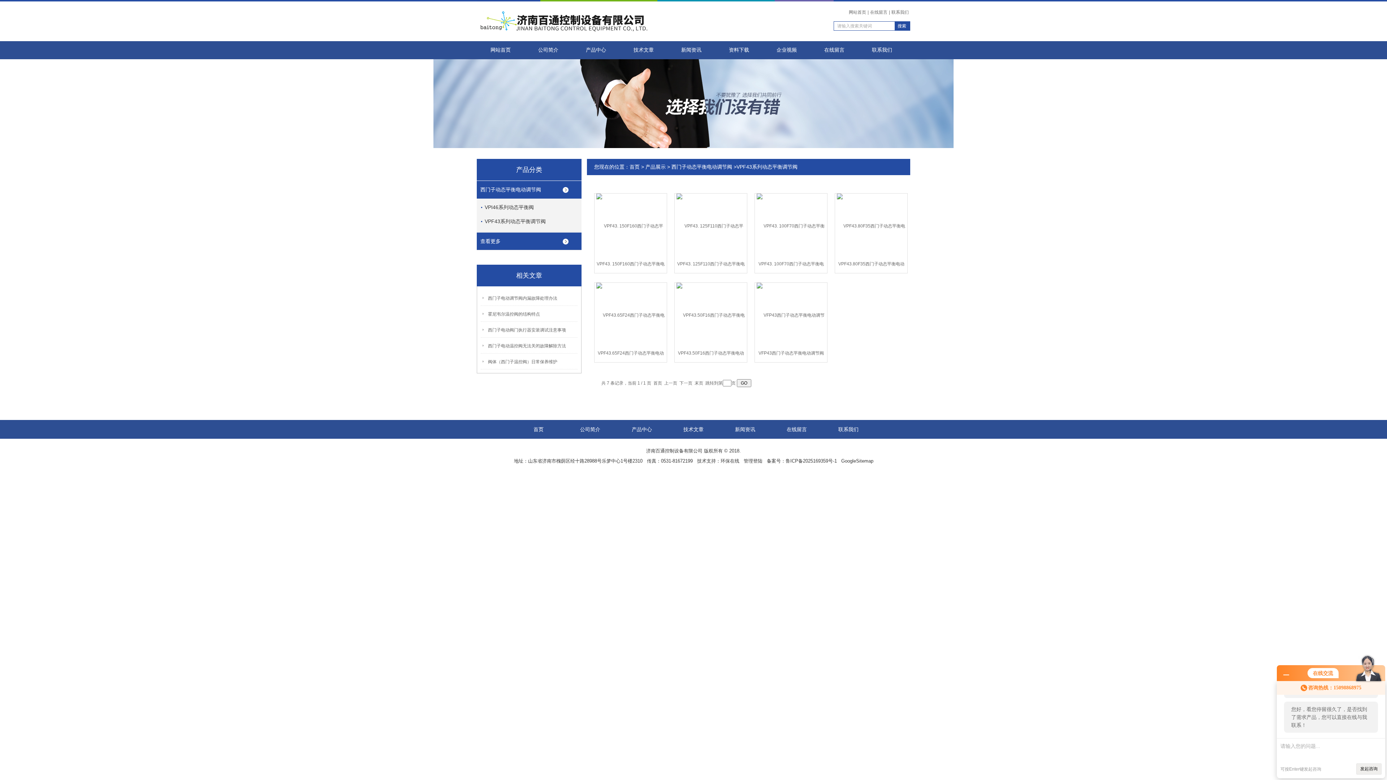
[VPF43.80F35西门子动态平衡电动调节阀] (871, 225)
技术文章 (644, 50)
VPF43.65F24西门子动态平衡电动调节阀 (631, 355)
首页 (635, 167)
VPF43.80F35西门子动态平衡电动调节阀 (871, 265)
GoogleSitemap (857, 461)
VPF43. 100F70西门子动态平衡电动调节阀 (791, 265)
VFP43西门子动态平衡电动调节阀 (791, 353)
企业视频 (787, 50)
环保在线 (730, 461)
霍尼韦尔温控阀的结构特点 (514, 314)
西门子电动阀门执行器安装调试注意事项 (527, 330)
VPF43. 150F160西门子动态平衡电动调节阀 (631, 265)
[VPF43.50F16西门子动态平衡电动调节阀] (711, 314)
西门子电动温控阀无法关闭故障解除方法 (527, 345)
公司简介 (548, 50)
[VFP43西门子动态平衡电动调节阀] (791, 314)
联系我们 (900, 12)
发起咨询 (1369, 768)
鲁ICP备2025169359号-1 (811, 461)
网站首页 (857, 12)
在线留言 (878, 12)
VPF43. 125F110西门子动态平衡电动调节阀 (711, 265)
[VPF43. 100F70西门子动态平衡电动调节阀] (791, 225)
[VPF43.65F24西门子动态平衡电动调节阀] (630, 314)
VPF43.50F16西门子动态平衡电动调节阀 (711, 355)
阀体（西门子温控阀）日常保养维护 (522, 361)
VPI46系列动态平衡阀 (509, 207)
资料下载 (739, 50)
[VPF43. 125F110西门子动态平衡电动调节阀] (711, 225)
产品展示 (655, 167)
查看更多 (490, 241)
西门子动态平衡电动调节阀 (510, 189)
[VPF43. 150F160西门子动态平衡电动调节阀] (630, 225)
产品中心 (596, 50)
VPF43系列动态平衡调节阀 (515, 221)
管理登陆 (753, 461)
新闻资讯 (691, 50)
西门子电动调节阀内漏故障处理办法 (522, 298)
